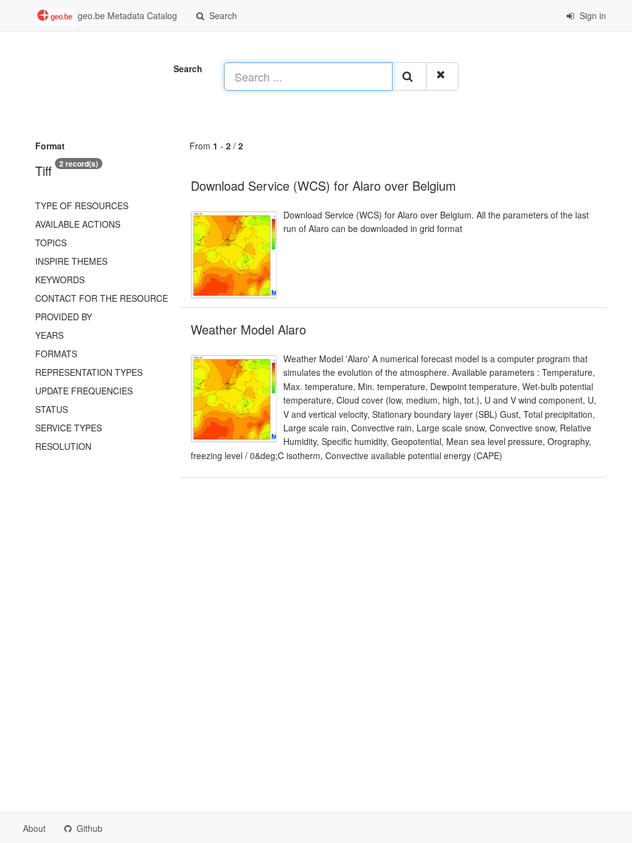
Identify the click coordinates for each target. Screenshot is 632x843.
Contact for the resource (101, 298)
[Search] (409, 76)
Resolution (63, 446)
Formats (56, 353)
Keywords (60, 279)
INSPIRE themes (71, 261)
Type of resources (81, 205)
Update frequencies (84, 390)
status (51, 409)
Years (49, 335)
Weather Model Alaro (248, 329)
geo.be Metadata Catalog (126, 15)
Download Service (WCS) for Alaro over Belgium (323, 185)
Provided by (63, 316)
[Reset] (442, 76)
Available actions (77, 224)
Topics (51, 242)
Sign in (591, 15)
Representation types (89, 372)
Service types (68, 428)
